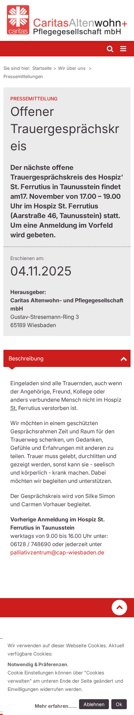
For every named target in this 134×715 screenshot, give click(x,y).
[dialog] (68, 676)
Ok (119, 704)
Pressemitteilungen (23, 76)
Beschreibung (26, 358)
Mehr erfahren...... (56, 706)
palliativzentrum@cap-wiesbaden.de (57, 552)
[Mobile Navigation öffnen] (123, 49)
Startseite (42, 68)
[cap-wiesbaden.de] (67, 20)
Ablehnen (93, 704)
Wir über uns (72, 68)
